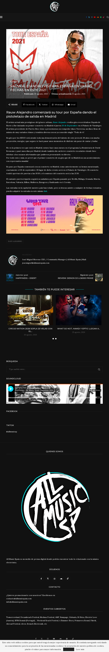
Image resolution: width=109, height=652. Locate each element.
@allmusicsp (11, 431)
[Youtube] (94, 17)
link (45, 191)
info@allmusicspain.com (16, 602)
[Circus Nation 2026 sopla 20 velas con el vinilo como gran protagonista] (30, 310)
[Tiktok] (103, 17)
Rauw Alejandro (15, 241)
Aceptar (68, 649)
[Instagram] (92, 17)
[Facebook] (86, 17)
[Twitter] (89, 17)
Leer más (80, 649)
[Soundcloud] (98, 17)
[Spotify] (100, 17)
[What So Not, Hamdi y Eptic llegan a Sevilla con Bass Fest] (78, 310)
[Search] (107, 17)
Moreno (16, 94)
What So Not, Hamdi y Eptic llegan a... (78, 328)
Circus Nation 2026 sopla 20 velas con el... (30, 329)
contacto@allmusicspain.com (19, 598)
